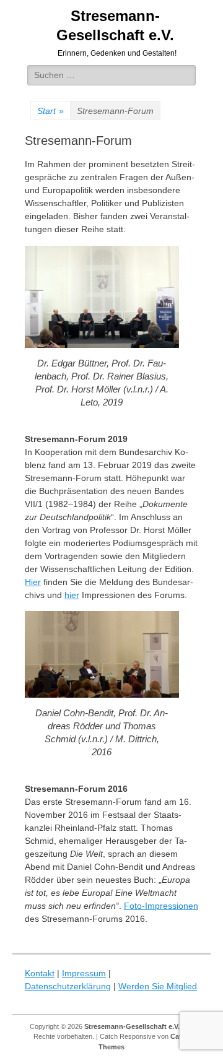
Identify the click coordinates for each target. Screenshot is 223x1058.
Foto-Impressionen (161, 906)
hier (71, 595)
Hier (33, 582)
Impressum (84, 973)
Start (50, 111)
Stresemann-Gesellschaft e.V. (132, 1026)
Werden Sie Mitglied (157, 986)
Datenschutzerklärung (68, 986)
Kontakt (40, 973)
